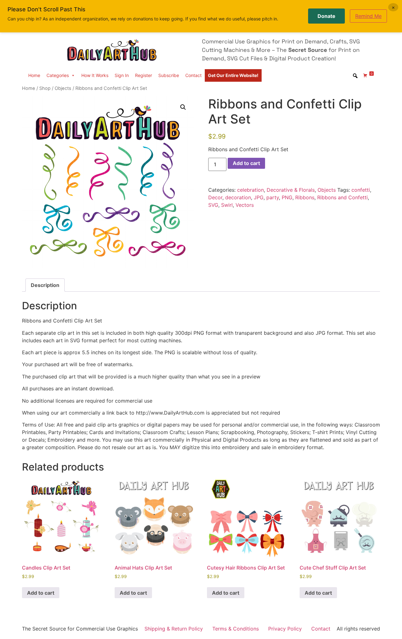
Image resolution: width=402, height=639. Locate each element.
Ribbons (304, 197)
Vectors (245, 205)
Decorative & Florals (291, 190)
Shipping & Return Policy (173, 628)
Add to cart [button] (40, 593)
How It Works (94, 75)
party (272, 197)
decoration (238, 197)
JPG (258, 197)
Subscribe (168, 75)
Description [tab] (45, 285)
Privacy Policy (285, 628)
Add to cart (246, 163)
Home (34, 75)
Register (143, 75)
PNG (287, 197)
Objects (63, 88)
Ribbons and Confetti (342, 197)
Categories (57, 75)
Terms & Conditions (235, 628)
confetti (360, 190)
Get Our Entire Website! (233, 75)
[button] (183, 107)
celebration (250, 190)
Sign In (122, 75)
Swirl (227, 205)
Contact (193, 75)
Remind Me (368, 16)
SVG (213, 205)
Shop (45, 88)
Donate (326, 16)
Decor (215, 197)
